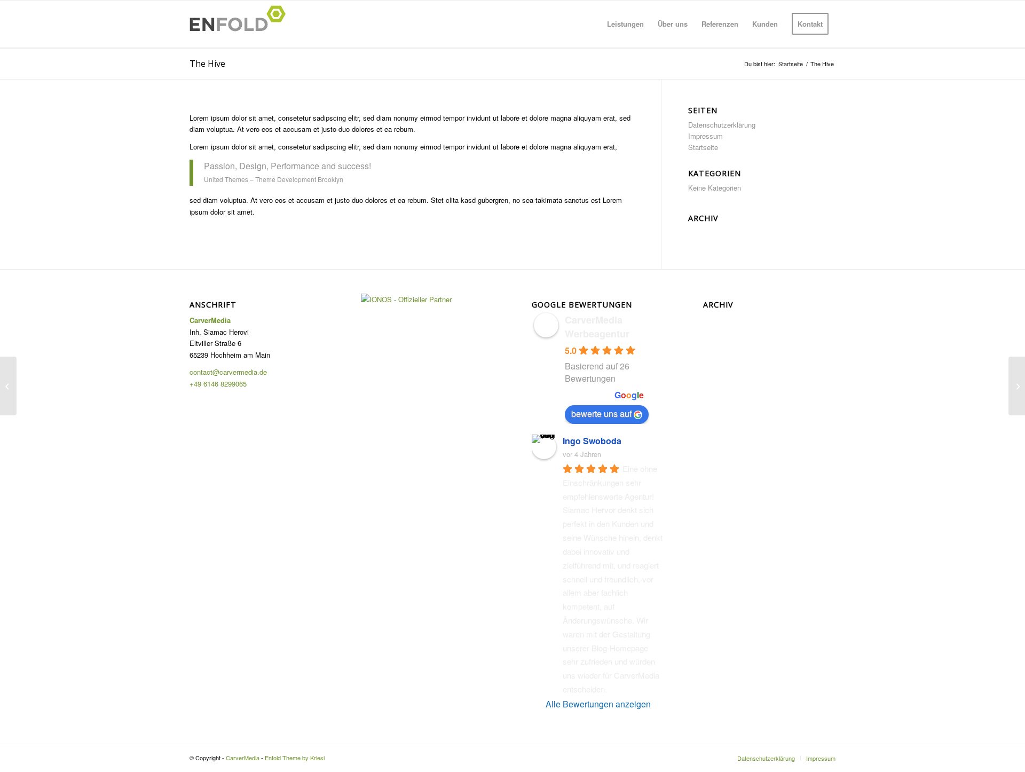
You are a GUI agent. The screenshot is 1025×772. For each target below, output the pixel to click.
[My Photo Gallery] (8, 386)
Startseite (703, 147)
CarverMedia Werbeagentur (597, 327)
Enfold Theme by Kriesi (295, 757)
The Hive (207, 63)
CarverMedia (242, 757)
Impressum (705, 136)
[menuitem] (625, 24)
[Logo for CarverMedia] (241, 24)
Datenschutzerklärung (721, 125)
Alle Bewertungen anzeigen (598, 704)
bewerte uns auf (601, 413)
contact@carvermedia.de (228, 372)
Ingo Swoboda (592, 441)
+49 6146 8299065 (218, 384)
